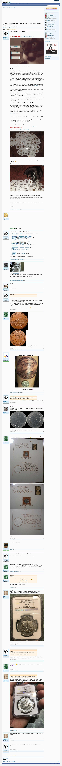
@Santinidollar (26, 237)
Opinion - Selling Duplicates (50, 33)
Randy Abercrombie (17, 280)
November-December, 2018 (17, 233)
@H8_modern (21, 236)
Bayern (13, 209)
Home (56, 763)
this (31, 400)
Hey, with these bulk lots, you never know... (15, 113)
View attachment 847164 (13, 397)
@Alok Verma (25, 241)
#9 (43, 431)
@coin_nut (22, 247)
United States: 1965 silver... (50, 26)
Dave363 (17, 259)
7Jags (47, 38)
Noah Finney (11, 259)
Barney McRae (48, 20)
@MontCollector (23, 244)
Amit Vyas (48, 31)
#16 (43, 659)
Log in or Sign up (56, 0)
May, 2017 (14, 254)
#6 (43, 348)
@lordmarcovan (16, 273)
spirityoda (11, 209)
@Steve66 (21, 250)
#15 (43, 644)
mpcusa (48, 29)
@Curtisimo (20, 238)
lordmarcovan (5, 37)
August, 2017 (14, 250)
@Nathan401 (20, 237)
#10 (43, 538)
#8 (43, 402)
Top (57, 763)
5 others (19, 209)
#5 (43, 309)
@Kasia (26, 236)
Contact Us (52, 763)
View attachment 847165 (20, 397)
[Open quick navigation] (43, 7)
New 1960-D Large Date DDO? (50, 35)
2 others (22, 280)
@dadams (20, 239)
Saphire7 (13, 571)
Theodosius (13, 280)
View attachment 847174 (23, 580)
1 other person (21, 259)
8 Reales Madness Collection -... (50, 24)
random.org (36, 85)
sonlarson (4, 412)
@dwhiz (20, 242)
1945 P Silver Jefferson (49, 17)
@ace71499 (22, 243)
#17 (43, 669)
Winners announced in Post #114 (27, 36)
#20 (43, 749)
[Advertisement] (23, 16)
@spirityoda (34, 126)
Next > (15, 29)
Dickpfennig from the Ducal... (50, 15)
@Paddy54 (27, 247)
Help (54, 763)
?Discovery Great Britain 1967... (50, 37)
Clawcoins (16, 209)
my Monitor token (23, 400)
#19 (43, 738)
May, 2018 (14, 239)
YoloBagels (5, 289)
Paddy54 (4, 318)
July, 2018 (14, 237)
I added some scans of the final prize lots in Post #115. (19, 129)
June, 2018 (14, 238)
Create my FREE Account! (51, 8)
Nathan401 (4, 596)
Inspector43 (48, 18)
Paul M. (11, 392)
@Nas (30, 236)
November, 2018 (15, 235)
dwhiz (47, 22)
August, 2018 (14, 236)
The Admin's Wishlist (47, 58)
